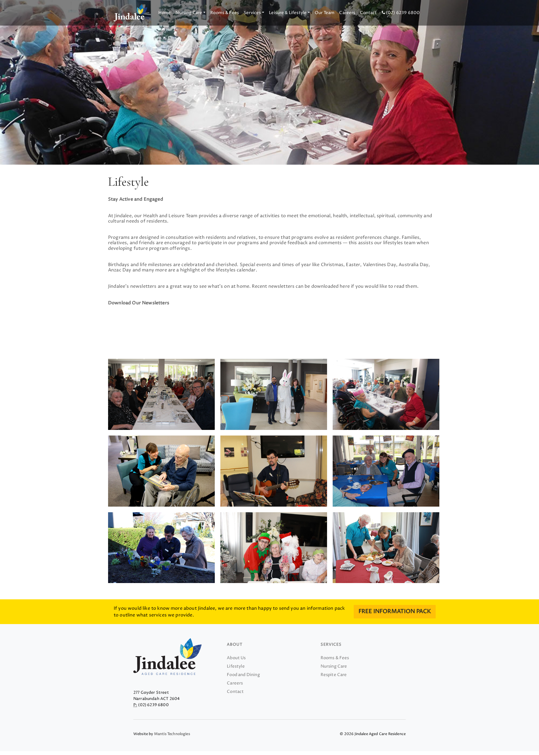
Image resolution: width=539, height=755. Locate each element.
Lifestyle (236, 666)
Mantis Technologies (172, 733)
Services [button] (252, 13)
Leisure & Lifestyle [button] (288, 13)
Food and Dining (243, 675)
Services (331, 644)
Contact (368, 13)
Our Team (324, 13)
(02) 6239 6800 (402, 13)
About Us (236, 658)
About (235, 644)
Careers (347, 13)
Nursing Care (334, 666)
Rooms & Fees (224, 13)
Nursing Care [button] (188, 13)
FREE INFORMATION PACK (394, 611)
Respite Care (334, 675)
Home (164, 13)
